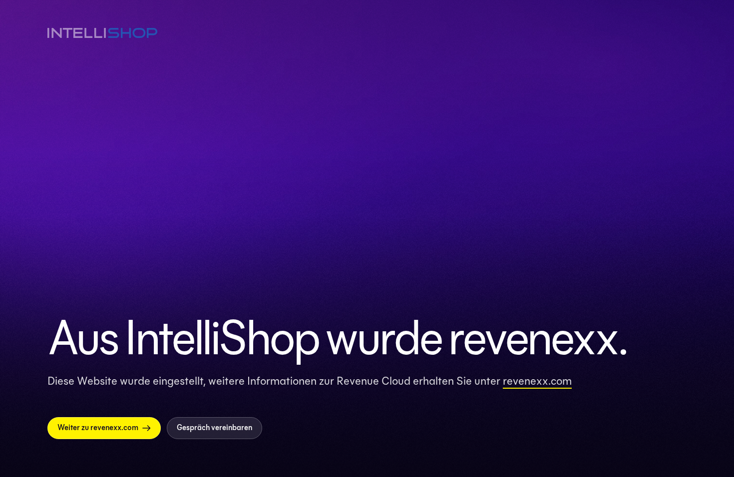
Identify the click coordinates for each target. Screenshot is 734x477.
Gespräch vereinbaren (214, 427)
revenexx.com (537, 380)
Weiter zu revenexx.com (97, 427)
